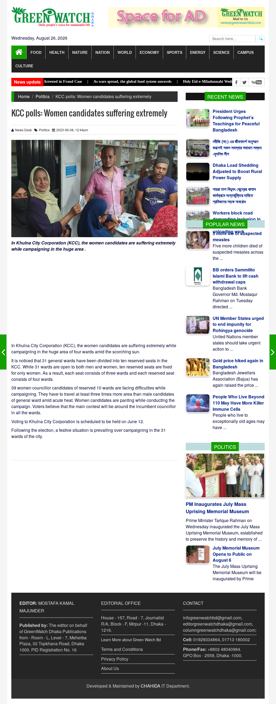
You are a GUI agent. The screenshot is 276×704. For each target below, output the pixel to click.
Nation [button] (102, 52)
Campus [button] (245, 52)
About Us (110, 668)
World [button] (125, 52)
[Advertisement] (94, 292)
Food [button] (36, 52)
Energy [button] (197, 52)
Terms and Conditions (122, 649)
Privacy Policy (114, 659)
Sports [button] (174, 52)
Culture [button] (24, 65)
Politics (43, 96)
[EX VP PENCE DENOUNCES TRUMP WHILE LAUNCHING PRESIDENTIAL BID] (3, 352)
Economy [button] (149, 52)
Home (24, 96)
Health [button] (56, 52)
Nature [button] (80, 52)
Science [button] (221, 52)
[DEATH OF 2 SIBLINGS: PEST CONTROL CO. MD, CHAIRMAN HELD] (273, 352)
